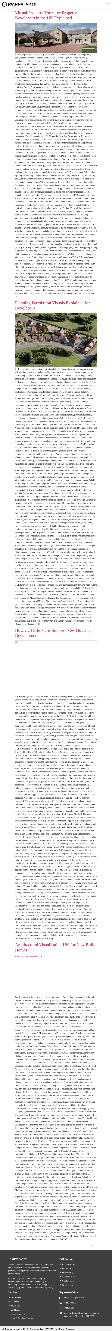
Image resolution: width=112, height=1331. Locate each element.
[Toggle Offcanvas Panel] (108, 4)
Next (93, 1245)
